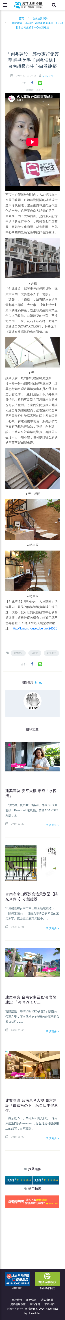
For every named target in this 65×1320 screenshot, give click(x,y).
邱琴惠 (35, 653)
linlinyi (47, 76)
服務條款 (31, 1300)
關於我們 (17, 1300)
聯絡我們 (49, 1304)
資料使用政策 (18, 1304)
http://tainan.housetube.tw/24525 (34, 628)
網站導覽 (35, 1304)
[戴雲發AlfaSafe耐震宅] (32, 1201)
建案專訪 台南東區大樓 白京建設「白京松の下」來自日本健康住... (31, 1105)
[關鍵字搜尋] (53, 5)
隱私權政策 (47, 1300)
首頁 (20, 18)
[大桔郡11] (18, 1180)
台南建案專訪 (40, 18)
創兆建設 (51, 653)
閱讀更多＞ (53, 825)
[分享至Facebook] (32, 82)
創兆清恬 (18, 653)
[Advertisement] (32, 1241)
